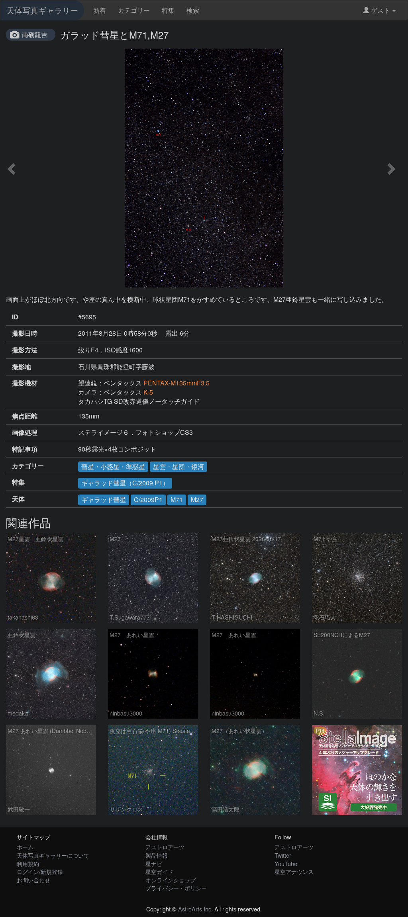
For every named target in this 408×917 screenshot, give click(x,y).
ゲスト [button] (380, 10)
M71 (177, 499)
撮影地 (21, 366)
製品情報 (156, 855)
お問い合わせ (33, 880)
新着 (99, 10)
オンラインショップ (170, 880)
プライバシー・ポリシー (176, 888)
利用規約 (28, 863)
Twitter (283, 855)
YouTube (286, 863)
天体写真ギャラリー (42, 10)
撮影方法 (24, 350)
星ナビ (153, 863)
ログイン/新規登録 (40, 871)
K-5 (148, 392)
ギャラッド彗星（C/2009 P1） (125, 482)
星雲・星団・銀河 (178, 466)
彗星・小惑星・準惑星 (113, 466)
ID (15, 317)
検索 (192, 10)
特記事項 (24, 449)
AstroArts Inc (194, 909)
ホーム (25, 847)
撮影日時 (24, 333)
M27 (197, 499)
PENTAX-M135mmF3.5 (176, 382)
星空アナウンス (294, 871)
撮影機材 (24, 383)
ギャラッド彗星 (103, 499)
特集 (168, 10)
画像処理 (24, 432)
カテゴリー (134, 10)
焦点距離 (24, 416)
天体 (18, 499)
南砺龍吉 (34, 34)
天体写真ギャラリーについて (53, 855)
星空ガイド (159, 871)
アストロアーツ (164, 847)
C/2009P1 (148, 499)
